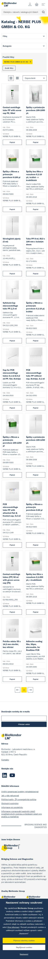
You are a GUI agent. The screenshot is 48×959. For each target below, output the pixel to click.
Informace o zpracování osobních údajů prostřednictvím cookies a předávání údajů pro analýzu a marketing (21, 814)
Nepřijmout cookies (24, 947)
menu (43, 4)
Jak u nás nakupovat (10, 795)
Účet (30, 4)
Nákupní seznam (36, 4)
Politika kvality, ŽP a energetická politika (18, 799)
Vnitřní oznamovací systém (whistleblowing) (20, 791)
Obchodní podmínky (10, 803)
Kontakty (5, 759)
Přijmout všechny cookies (24, 940)
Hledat (43, 12)
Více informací (13, 927)
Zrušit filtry (9, 68)
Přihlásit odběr (24, 724)
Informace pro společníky (12, 807)
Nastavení (24, 954)
